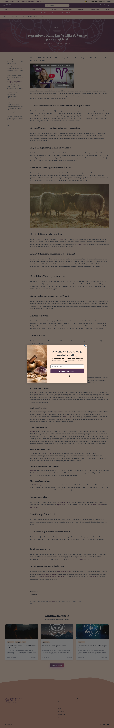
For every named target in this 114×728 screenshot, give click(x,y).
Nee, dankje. (67, 376)
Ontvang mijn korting (67, 371)
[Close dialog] (85, 346)
